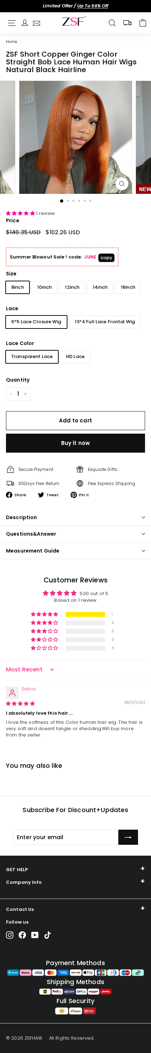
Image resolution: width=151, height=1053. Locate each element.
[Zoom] (121, 183)
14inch (100, 287)
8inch (17, 287)
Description (21, 517)
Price (12, 220)
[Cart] (142, 23)
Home (11, 41)
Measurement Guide (32, 550)
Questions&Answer (31, 533)
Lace (12, 308)
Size (11, 273)
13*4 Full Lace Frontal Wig (105, 321)
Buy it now (75, 443)
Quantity (17, 379)
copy (106, 257)
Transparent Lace (32, 356)
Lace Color (20, 343)
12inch (72, 287)
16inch (128, 287)
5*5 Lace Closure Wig (36, 321)
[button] (21, 213)
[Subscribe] (128, 837)
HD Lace (75, 356)
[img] (20, 703)
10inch (44, 287)
